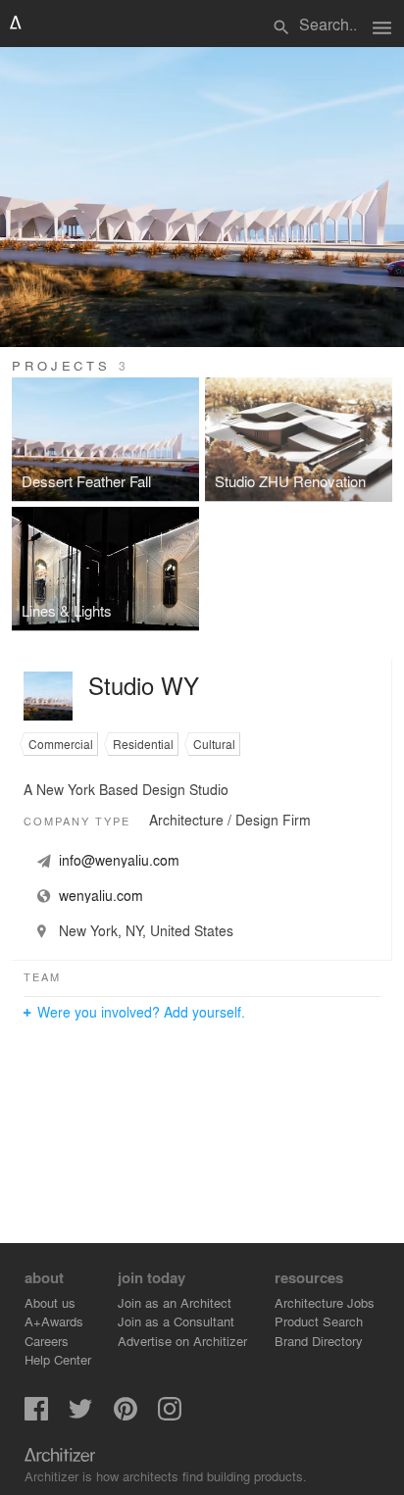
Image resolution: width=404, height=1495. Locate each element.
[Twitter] (80, 1415)
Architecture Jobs (325, 1302)
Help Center (58, 1359)
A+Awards (54, 1321)
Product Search (319, 1321)
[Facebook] (36, 1415)
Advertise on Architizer (182, 1340)
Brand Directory (319, 1340)
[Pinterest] (125, 1415)
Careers (47, 1340)
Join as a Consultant (176, 1321)
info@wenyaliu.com (119, 860)
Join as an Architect (174, 1302)
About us (50, 1302)
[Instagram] (169, 1415)
